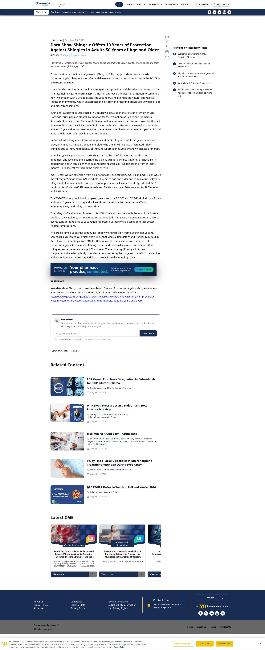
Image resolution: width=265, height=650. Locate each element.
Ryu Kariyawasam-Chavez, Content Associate (110, 388)
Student (118, 12)
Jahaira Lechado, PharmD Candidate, (140, 441)
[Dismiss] (153, 266)
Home (190, 627)
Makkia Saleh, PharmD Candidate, (137, 438)
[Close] (261, 643)
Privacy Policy (78, 608)
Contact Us (76, 601)
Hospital (81, 12)
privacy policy (106, 339)
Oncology (90, 12)
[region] (132, 644)
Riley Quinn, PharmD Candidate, (105, 438)
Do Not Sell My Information (122, 604)
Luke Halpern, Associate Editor (102, 417)
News (213, 627)
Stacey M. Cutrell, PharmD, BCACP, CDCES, (109, 414)
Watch (140, 4)
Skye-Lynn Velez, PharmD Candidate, (105, 441)
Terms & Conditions (118, 601)
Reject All (204, 643)
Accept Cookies (224, 643)
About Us (38, 601)
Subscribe (147, 333)
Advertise (38, 608)
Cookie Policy (119, 647)
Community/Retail (69, 12)
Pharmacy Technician (104, 12)
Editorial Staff (78, 604)
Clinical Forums (42, 604)
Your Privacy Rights (118, 608)
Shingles (75, 350)
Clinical (39, 12)
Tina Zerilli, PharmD (97, 444)
